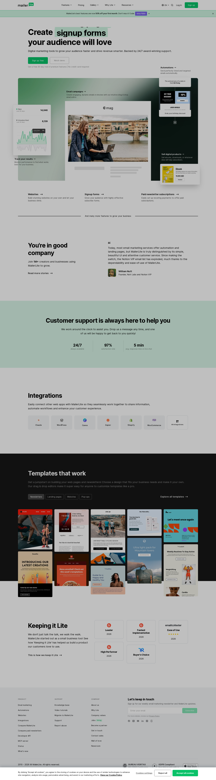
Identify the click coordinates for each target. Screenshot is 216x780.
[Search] (172, 5)
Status (21, 746)
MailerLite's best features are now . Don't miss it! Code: (108, 13)
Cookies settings (144, 773)
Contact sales (97, 736)
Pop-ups (86, 496)
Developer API (24, 736)
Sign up (191, 5)
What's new (23, 751)
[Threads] (151, 721)
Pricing (81, 5)
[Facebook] (129, 721)
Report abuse (61, 725)
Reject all (162, 773)
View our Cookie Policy (111, 775)
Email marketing (25, 705)
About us (95, 705)
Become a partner (99, 725)
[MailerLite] (26, 5)
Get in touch (96, 730)
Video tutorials (61, 710)
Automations (23, 710)
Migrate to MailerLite (64, 715)
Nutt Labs (131, 274)
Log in (179, 5)
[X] (133, 721)
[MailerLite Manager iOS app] (190, 765)
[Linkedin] (142, 721)
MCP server (23, 741)
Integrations (23, 720)
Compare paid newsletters (30, 731)
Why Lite (95, 710)
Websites (71, 496)
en (166, 5)
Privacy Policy (154, 716)
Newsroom (95, 746)
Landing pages (55, 496)
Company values (98, 715)
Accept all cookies (185, 773)
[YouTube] (138, 721)
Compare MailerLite (26, 725)
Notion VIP (146, 274)
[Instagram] (147, 721)
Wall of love (96, 741)
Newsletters (36, 496)
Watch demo (59, 60)
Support (58, 720)
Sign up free (38, 60)
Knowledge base (62, 705)
